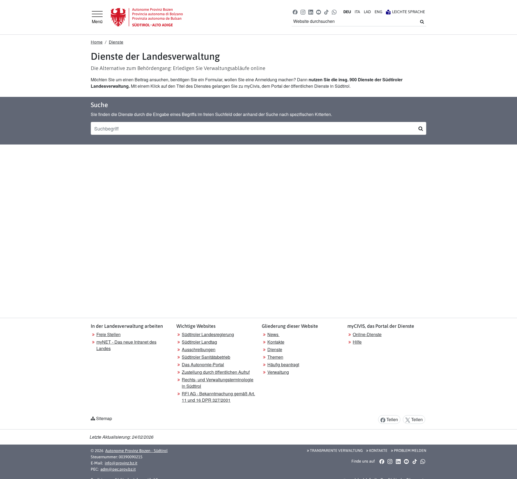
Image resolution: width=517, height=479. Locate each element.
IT (357, 11)
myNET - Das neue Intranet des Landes (126, 345)
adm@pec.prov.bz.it (118, 469)
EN (378, 11)
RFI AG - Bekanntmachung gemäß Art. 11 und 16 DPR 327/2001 (218, 396)
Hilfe (357, 342)
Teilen (391, 419)
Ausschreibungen (198, 349)
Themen (275, 357)
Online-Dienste (367, 334)
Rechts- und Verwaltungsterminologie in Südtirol (217, 382)
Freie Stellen (108, 334)
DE (347, 11)
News (273, 334)
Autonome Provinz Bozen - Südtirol (136, 450)
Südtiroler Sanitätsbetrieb (206, 357)
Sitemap (104, 418)
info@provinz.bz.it (121, 463)
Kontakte (275, 342)
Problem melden (409, 450)
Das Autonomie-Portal (203, 364)
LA (367, 11)
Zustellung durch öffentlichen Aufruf (216, 372)
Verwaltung (278, 372)
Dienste (116, 42)
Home (97, 42)
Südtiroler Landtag (199, 342)
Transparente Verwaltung (336, 450)
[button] (295, 11)
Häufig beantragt (283, 364)
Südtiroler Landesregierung (208, 334)
